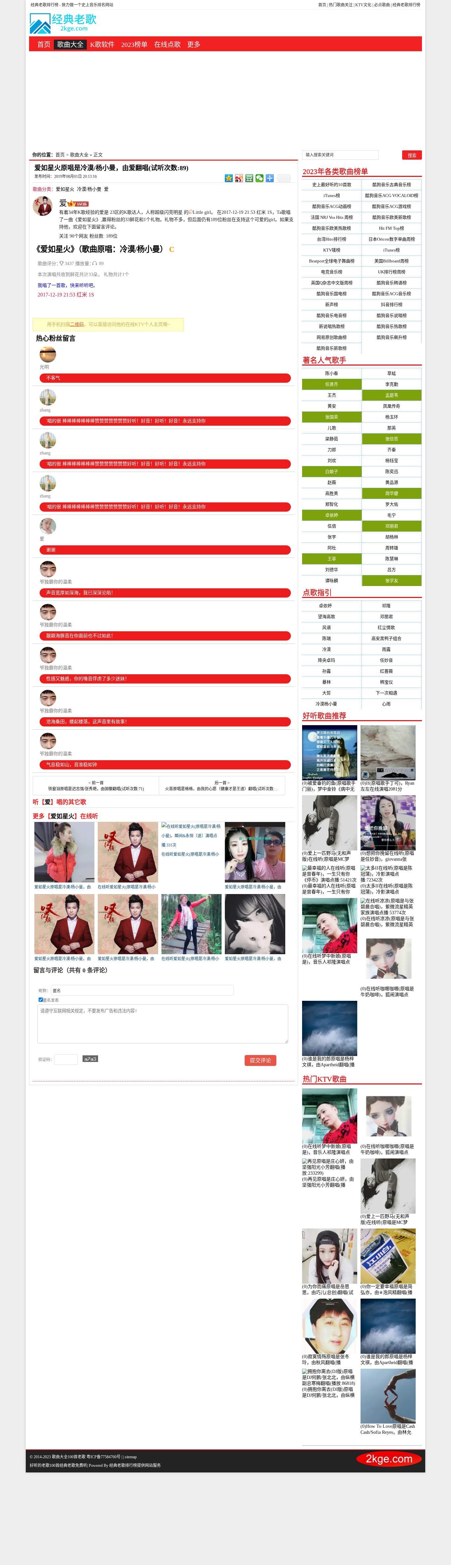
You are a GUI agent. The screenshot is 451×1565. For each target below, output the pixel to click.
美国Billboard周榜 (391, 260)
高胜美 (331, 493)
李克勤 (391, 384)
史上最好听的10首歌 (331, 184)
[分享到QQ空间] (229, 178)
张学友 (391, 580)
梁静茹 (331, 438)
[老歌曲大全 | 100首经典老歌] (63, 24)
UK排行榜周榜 (391, 271)
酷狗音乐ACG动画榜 (331, 206)
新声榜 (331, 304)
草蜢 (391, 373)
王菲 (332, 558)
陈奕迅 (391, 471)
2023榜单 (134, 44)
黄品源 (391, 482)
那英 (391, 427)
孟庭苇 (391, 395)
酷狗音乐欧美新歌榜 (391, 217)
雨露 (391, 649)
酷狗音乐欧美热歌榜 (331, 228)
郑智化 (331, 504)
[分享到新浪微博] (239, 178)
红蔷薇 (391, 671)
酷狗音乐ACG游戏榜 (391, 206)
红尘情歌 (391, 627)
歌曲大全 (70, 44)
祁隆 (391, 605)
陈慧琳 (391, 558)
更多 (193, 44)
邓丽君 (391, 526)
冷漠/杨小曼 (89, 189)
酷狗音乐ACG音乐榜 (391, 293)
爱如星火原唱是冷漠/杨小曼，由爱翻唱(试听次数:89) (111, 168)
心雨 (391, 703)
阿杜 (332, 547)
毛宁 (391, 515)
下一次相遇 (392, 692)
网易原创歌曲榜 (332, 337)
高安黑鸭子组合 (391, 638)
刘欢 (332, 460)
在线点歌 (167, 44)
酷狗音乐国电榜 (332, 293)
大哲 (331, 692)
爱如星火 (65, 189)
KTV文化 (363, 5)
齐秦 (391, 449)
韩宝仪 (391, 682)
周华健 (391, 493)
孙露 (331, 671)
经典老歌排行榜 (406, 5)
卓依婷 (331, 515)
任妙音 (391, 660)
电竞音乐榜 (331, 271)
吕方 (391, 569)
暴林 (331, 682)
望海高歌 (332, 616)
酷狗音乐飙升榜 (392, 337)
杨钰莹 (391, 460)
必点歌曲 (382, 5)
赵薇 (332, 482)
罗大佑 (391, 504)
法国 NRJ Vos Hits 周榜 (332, 217)
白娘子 (331, 471)
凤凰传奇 (391, 406)
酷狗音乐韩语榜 (392, 282)
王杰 (332, 395)
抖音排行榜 (391, 304)
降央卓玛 (332, 660)
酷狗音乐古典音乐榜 (391, 184)
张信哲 (391, 438)
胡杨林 (391, 536)
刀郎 (332, 449)
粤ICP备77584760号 (104, 1457)
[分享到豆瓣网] (249, 178)
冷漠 (331, 649)
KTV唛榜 (331, 250)
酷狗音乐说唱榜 (392, 315)
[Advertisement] (225, 101)
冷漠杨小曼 (332, 703)
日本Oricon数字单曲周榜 (391, 239)
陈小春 (331, 373)
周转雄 (391, 547)
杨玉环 (391, 416)
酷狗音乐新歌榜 (332, 348)
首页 (322, 5)
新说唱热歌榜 (332, 326)
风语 (331, 627)
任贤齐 (331, 384)
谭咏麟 (331, 580)
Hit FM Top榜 (391, 228)
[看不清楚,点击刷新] (90, 1058)
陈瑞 (331, 638)
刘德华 (331, 569)
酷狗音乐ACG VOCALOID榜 (391, 195)
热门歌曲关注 (341, 5)
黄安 (332, 406)
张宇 (332, 536)
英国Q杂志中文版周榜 (332, 282)
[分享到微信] (260, 178)
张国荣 (331, 416)
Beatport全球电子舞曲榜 (332, 260)
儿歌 (332, 427)
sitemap (131, 1457)
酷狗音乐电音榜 (332, 315)
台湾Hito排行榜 (331, 239)
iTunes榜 (332, 195)
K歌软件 (102, 44)
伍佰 (332, 526)
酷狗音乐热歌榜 (392, 326)
